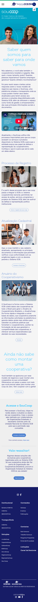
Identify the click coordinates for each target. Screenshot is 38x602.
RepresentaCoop (7, 558)
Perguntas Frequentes (27, 538)
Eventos (23, 511)
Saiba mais (19, 392)
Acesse (19, 340)
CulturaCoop (6, 545)
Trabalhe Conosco (26, 534)
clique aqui (26, 440)
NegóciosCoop (6, 555)
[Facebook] (20, 493)
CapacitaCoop (6, 542)
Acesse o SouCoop (19, 265)
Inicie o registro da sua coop (19, 210)
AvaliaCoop (5, 539)
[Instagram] (17, 493)
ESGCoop (5, 548)
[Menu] (3, 4)
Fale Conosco (19, 478)
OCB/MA (4, 511)
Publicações (24, 514)
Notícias (23, 507)
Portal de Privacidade (27, 541)
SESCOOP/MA (6, 514)
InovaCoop (5, 551)
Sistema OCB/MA (7, 507)
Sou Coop (5, 561)
